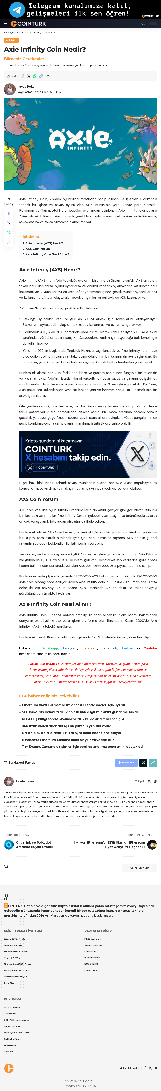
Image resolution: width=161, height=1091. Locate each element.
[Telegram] (155, 1068)
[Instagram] (155, 782)
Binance (54, 615)
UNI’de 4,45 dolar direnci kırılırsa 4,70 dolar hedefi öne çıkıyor (71, 733)
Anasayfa (9, 32)
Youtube (150, 648)
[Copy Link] (41, 76)
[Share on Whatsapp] (35, 76)
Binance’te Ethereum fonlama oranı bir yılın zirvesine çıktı (68, 740)
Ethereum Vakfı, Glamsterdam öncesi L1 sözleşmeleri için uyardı (73, 705)
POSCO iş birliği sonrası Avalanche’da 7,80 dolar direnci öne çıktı (73, 719)
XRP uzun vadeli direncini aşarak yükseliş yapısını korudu (67, 726)
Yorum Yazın (141, 867)
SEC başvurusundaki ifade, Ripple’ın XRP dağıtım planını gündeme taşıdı (80, 712)
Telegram (69, 648)
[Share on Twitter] (29, 76)
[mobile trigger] (7, 23)
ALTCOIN (21, 32)
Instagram (89, 648)
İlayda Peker (27, 87)
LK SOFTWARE (87, 1085)
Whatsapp (50, 648)
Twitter (127, 648)
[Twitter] (149, 782)
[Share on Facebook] (23, 76)
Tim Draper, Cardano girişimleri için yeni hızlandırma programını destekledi (83, 747)
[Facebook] (145, 1068)
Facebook (109, 648)
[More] (47, 76)
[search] (143, 24)
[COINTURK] (28, 23)
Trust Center (93, 682)
